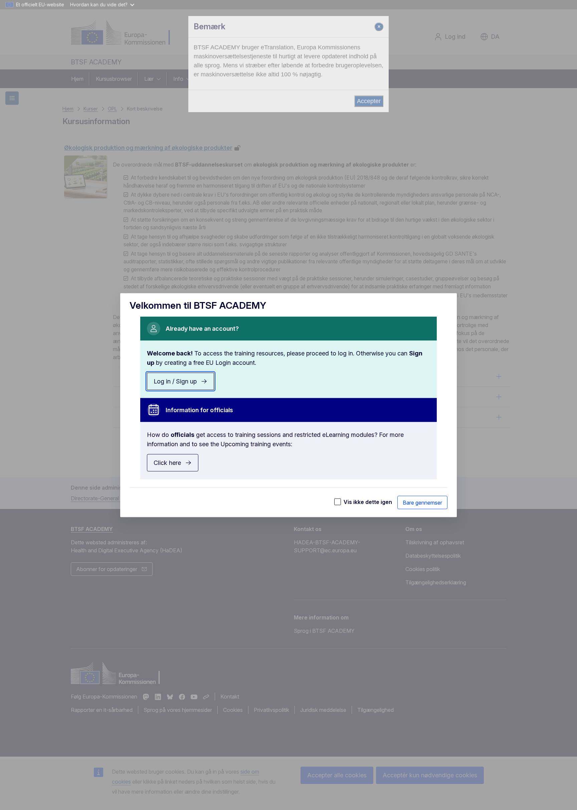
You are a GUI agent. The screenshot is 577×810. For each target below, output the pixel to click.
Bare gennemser (422, 502)
